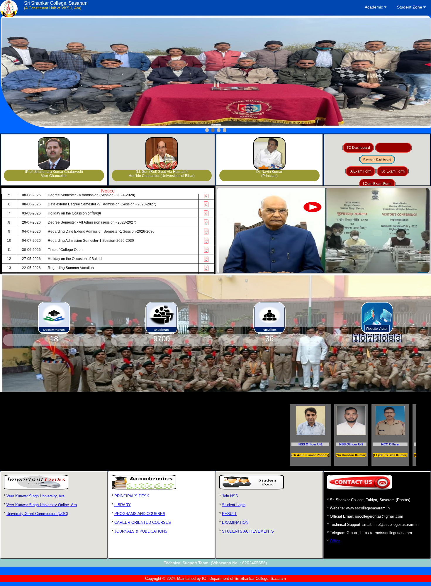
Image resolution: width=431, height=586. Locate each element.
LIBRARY (122, 505)
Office (335, 541)
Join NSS (230, 496)
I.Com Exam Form (377, 184)
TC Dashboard (358, 148)
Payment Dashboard (377, 159)
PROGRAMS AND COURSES (139, 513)
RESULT (229, 513)
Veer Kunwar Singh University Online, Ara (41, 505)
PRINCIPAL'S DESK (131, 496)
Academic (374, 7)
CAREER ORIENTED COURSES (142, 522)
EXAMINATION (235, 522)
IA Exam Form (360, 171)
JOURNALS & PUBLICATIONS (140, 531)
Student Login (233, 505)
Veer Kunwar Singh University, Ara (35, 496)
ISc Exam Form (393, 171)
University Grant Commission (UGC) (37, 513)
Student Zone (410, 7)
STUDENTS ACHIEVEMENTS (248, 531)
